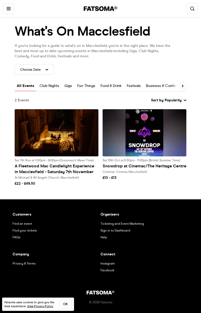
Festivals (134, 86)
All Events (25, 86)
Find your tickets (25, 230)
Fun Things (86, 86)
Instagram (107, 263)
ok (65, 304)
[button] (182, 86)
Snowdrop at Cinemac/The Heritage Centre (144, 165)
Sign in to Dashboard (115, 230)
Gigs (68, 86)
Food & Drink (110, 86)
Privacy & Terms (24, 263)
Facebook (107, 270)
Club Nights (49, 86)
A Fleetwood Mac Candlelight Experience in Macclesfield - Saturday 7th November (54, 168)
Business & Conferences (166, 86)
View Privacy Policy (40, 306)
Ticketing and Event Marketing (122, 224)
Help (103, 237)
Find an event (22, 224)
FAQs (16, 237)
